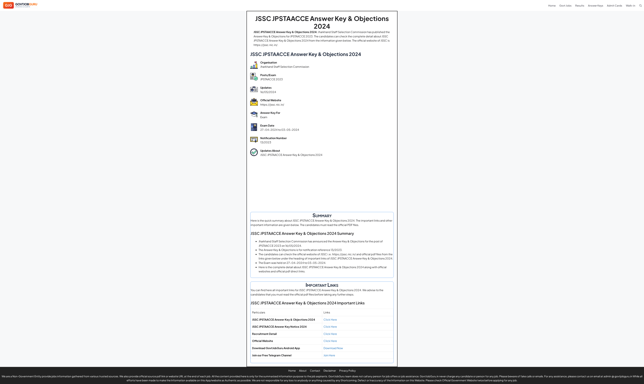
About (303, 370)
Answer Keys (595, 5)
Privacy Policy (347, 370)
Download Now (333, 348)
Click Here (330, 319)
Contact (315, 370)
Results (579, 5)
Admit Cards (614, 5)
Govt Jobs (565, 5)
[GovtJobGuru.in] (21, 5)
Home (552, 5)
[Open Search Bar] (640, 5)
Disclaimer (330, 370)
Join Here (329, 355)
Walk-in (630, 5)
